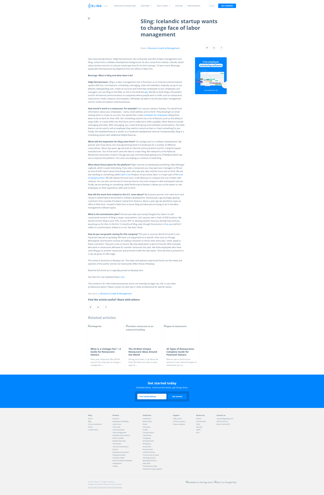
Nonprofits (147, 446)
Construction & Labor (151, 455)
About (90, 418)
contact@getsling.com (225, 418)
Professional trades (150, 466)
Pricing (179, 6)
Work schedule (118, 438)
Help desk (146, 463)
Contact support (179, 421)
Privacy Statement (95, 424)
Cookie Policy (93, 430)
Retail (145, 424)
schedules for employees (156, 115)
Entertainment (148, 441)
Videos (198, 418)
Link (122, 277)
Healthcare (147, 418)
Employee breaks (119, 455)
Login (211, 6)
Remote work (148, 449)
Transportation (148, 432)
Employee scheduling (120, 421)
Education (146, 427)
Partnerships (201, 421)
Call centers (147, 435)
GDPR (198, 430)
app (146, 92)
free (166, 224)
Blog (89, 421)
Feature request (179, 424)
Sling (98, 6)
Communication (119, 430)
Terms (90, 427)
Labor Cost (125, 174)
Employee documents (121, 452)
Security (199, 427)
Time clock (116, 427)
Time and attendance (120, 446)
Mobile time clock (119, 441)
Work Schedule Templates (122, 460)
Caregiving (147, 438)
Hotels (145, 430)
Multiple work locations (121, 435)
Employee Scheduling (125, 6)
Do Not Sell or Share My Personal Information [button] (105, 487)
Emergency (147, 444)
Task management (119, 432)
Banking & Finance (150, 460)
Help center (177, 418)
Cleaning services (149, 458)
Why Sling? (162, 6)
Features (145, 6)
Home (143, 48)
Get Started (227, 6)
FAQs (198, 424)
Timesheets (117, 444)
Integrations (117, 463)
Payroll (115, 449)
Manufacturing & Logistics (152, 469)
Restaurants (194, 6)
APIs (197, 432)
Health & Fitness (149, 452)
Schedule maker (119, 458)
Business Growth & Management (164, 48)
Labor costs (117, 424)
